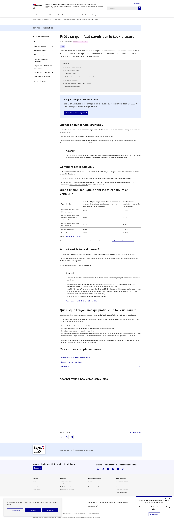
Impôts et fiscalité (40, 46)
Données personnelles (79, 513)
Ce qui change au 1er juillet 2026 (73, 67)
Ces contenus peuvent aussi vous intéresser (75, 358)
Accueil (35, 15)
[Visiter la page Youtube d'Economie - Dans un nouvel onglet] (118, 469)
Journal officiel (88, 178)
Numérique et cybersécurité (43, 72)
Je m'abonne (154, 514)
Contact (90, 481)
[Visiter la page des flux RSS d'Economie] (123, 469)
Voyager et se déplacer (42, 76)
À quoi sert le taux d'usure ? (71, 80)
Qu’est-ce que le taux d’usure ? (72, 70)
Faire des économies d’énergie (41, 60)
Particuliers (43, 15)
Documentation (119, 487)
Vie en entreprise (40, 81)
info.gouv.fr (92, 502)
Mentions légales (67, 513)
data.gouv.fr (92, 506)
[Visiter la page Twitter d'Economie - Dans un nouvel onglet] (98, 469)
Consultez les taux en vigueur (75, 113)
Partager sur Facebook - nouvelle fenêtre (61, 437)
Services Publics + (120, 492)
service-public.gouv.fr (106, 502)
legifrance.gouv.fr (123, 502)
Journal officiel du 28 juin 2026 (123, 104)
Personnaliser (15, 510)
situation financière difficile (113, 258)
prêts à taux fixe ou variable (79, 185)
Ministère (84, 15)
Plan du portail (91, 484)
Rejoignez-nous (96, 15)
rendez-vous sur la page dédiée (122, 241)
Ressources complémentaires (72, 86)
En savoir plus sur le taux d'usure (71, 362)
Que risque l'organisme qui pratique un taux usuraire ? (78, 83)
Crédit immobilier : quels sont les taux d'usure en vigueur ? (79, 77)
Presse (138, 3)
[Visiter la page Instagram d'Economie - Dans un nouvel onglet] (113, 469)
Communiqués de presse (66, 489)
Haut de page (136, 432)
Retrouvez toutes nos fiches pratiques (84, 450)
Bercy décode (62, 15)
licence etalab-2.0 (93, 517)
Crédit (62, 46)
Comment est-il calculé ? (71, 73)
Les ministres (73, 15)
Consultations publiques (122, 481)
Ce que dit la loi (66, 366)
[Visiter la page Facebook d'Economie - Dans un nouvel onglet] (108, 469)
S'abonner (37, 468)
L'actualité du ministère (66, 487)
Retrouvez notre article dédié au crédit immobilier (81, 301)
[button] (168, 498)
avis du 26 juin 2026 (72, 236)
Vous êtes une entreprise (66, 484)
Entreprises (52, 15)
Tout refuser (32, 510)
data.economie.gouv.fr (121, 489)
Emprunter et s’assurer (69, 19)
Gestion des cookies (94, 513)
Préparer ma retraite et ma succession (43, 67)
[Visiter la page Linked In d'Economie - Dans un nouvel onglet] (103, 469)
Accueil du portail (37, 19)
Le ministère (36, 487)
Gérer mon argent (56, 19)
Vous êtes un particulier (66, 481)
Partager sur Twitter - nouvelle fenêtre (67, 437)
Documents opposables (94, 487)
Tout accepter (50, 510)
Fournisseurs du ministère (122, 484)
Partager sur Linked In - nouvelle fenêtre (72, 437)
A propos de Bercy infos (66, 450)
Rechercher (139, 8)
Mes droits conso (40, 50)
